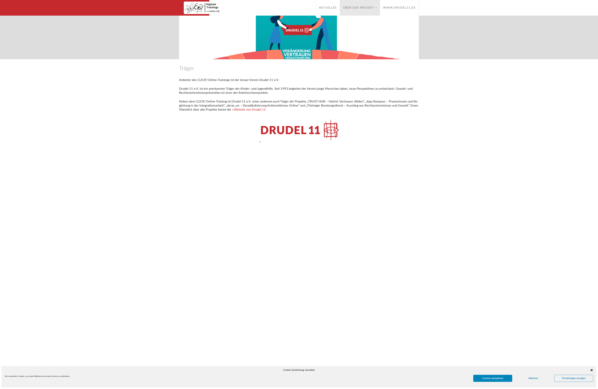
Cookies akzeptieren (492, 378)
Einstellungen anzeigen (574, 378)
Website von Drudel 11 (250, 109)
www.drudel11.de (399, 7)
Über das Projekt (359, 7)
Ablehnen (533, 378)
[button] (591, 370)
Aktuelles (328, 7)
